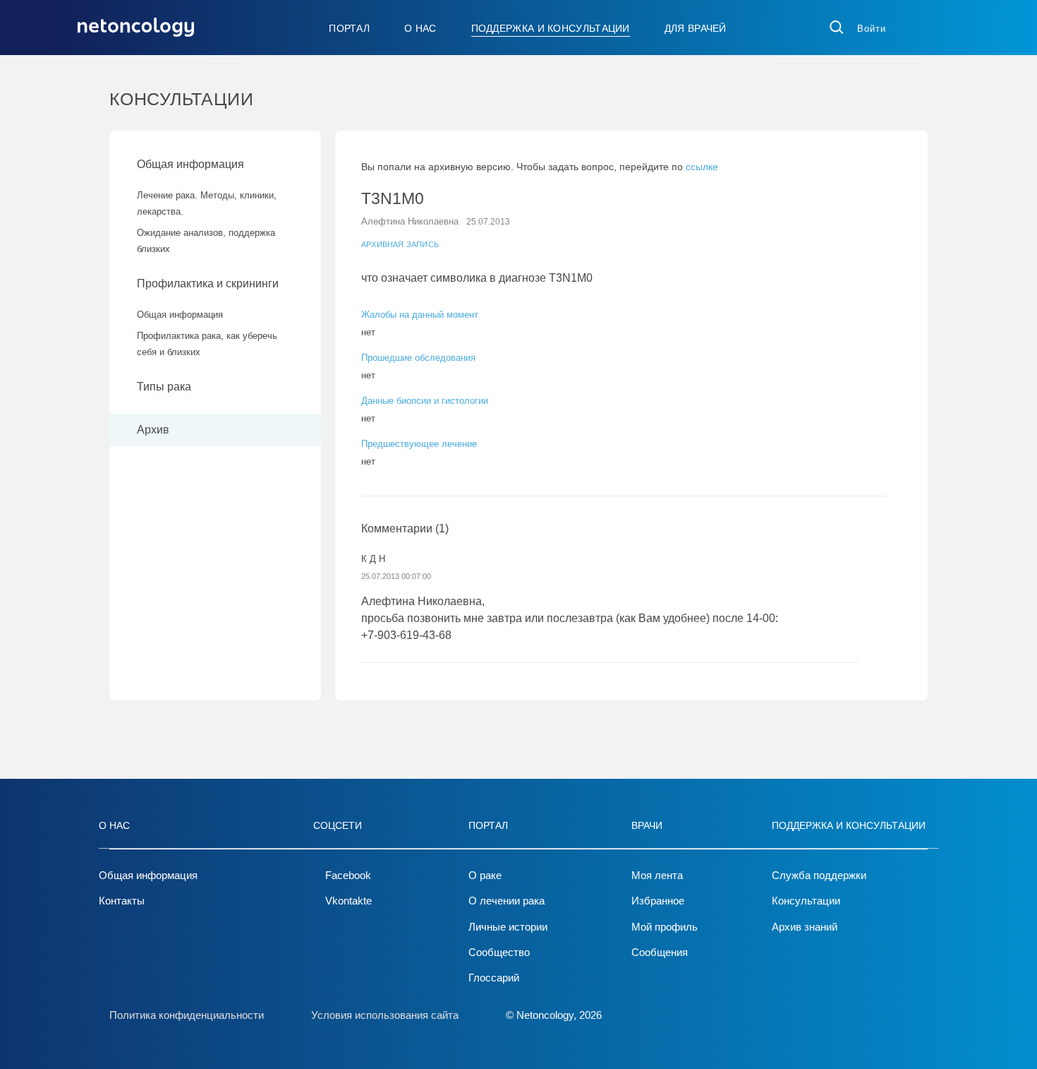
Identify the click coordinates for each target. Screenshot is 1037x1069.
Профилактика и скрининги (208, 283)
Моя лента (657, 875)
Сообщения (659, 952)
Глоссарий (493, 978)
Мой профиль (664, 927)
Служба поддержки (819, 875)
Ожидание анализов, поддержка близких (206, 240)
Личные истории (507, 927)
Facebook (348, 875)
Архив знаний (804, 927)
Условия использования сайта (385, 1015)
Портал (349, 28)
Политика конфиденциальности (186, 1015)
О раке (485, 875)
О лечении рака (506, 901)
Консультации (806, 901)
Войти (871, 28)
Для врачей (696, 28)
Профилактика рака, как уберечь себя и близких (207, 343)
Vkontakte (348, 901)
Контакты (122, 901)
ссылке (702, 166)
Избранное (657, 901)
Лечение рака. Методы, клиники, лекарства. (207, 203)
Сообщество (499, 952)
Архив (153, 430)
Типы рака (165, 387)
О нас (420, 28)
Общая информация (190, 164)
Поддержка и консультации (550, 28)
